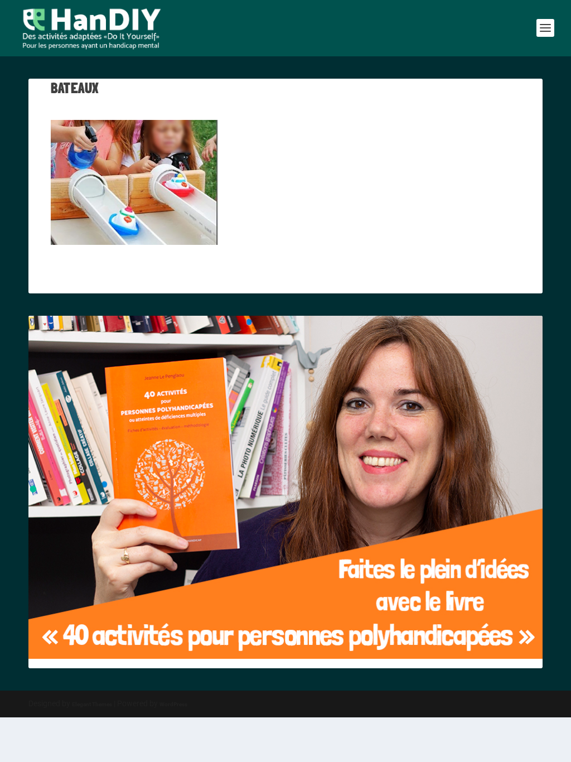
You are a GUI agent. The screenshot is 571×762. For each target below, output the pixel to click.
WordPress (173, 704)
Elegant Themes (92, 704)
